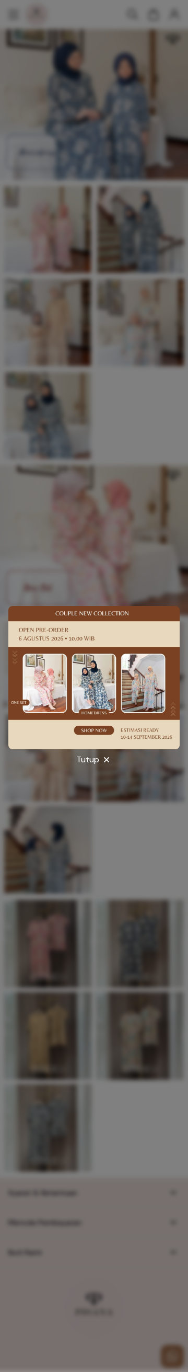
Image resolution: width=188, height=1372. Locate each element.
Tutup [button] (87, 759)
